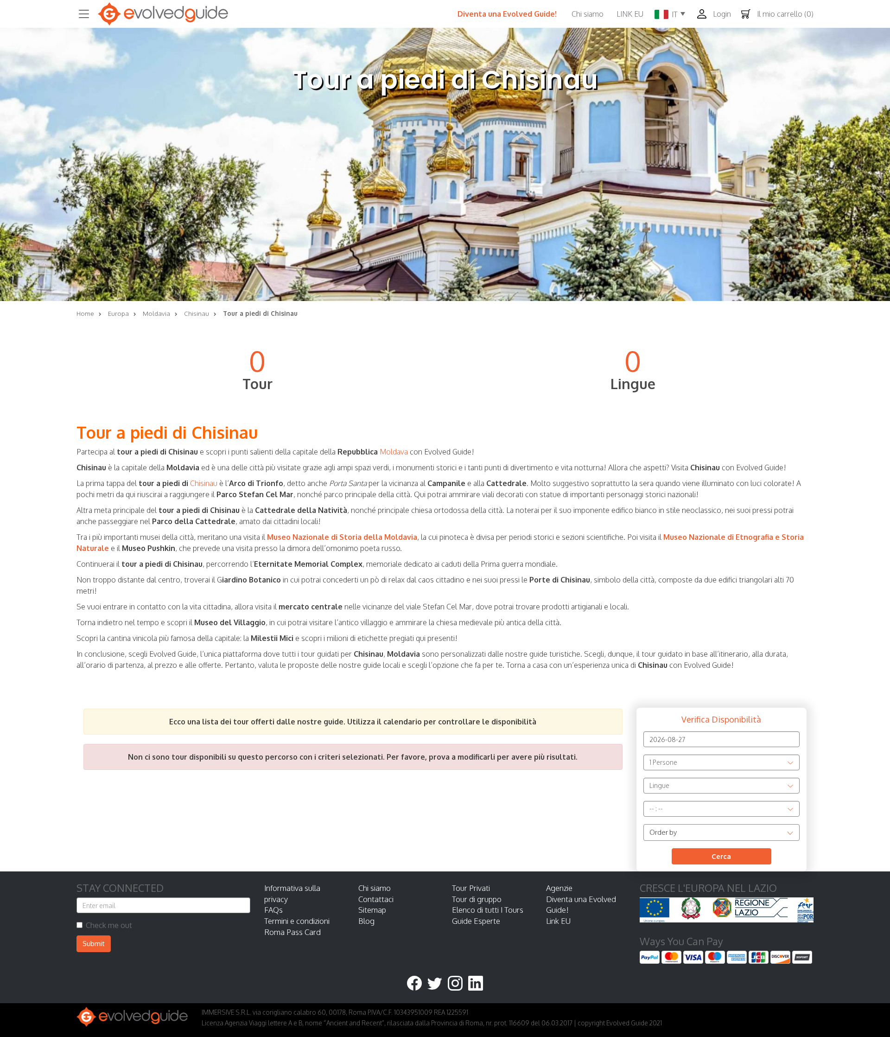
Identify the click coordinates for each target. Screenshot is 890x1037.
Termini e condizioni (297, 921)
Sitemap (372, 910)
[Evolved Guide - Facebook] (417, 984)
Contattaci (376, 899)
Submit (94, 943)
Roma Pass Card (292, 932)
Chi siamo (588, 14)
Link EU (558, 921)
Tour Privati (471, 888)
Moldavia (156, 313)
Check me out (109, 925)
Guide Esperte (476, 921)
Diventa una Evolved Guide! (507, 14)
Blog (366, 921)
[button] (716, 14)
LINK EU (630, 14)
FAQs (273, 910)
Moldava (394, 451)
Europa (118, 313)
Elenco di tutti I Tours (487, 910)
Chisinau (196, 313)
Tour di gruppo (477, 899)
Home (85, 313)
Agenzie (559, 888)
